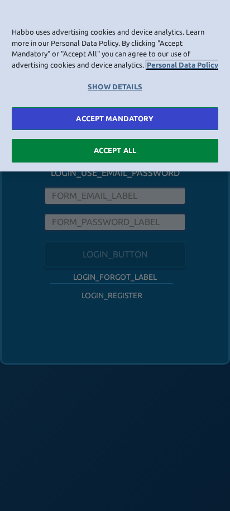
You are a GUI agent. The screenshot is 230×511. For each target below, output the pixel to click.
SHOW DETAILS (115, 86)
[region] (115, 85)
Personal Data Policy (182, 65)
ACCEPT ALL (115, 150)
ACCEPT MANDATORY (115, 118)
